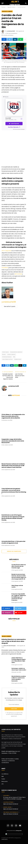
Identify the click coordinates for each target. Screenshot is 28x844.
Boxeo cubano (11, 354)
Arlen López (5, 352)
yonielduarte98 (11, 31)
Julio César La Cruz (7, 359)
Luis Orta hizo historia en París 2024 (19, 375)
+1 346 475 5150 (12, 753)
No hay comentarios (12, 33)
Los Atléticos (5, 774)
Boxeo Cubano (6, 636)
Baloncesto (5, 781)
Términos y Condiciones (8, 761)
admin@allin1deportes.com (12, 751)
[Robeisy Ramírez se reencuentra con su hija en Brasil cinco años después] (14, 630)
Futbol (3, 779)
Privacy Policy (18, 714)
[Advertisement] (14, 148)
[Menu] (3, 3)
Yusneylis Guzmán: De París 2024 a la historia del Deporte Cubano (7, 376)
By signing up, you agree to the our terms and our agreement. (14, 714)
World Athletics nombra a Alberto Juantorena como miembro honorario (19, 678)
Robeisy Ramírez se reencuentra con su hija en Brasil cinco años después (14, 641)
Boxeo (4, 354)
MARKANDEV (5, 839)
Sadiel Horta (17, 359)
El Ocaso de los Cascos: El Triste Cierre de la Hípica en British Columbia (14, 798)
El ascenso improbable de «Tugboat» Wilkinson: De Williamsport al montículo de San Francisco (19, 597)
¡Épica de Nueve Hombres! (10, 804)
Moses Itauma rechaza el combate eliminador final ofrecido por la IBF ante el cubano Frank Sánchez (13, 465)
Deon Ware (6, 795)
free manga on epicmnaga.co (10, 812)
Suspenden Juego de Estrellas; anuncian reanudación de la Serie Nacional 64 (13, 441)
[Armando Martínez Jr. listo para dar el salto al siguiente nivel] (14, 532)
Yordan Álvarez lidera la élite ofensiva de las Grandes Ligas (19, 566)
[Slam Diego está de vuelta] (6, 587)
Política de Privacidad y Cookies (10, 759)
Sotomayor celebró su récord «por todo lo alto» (19, 669)
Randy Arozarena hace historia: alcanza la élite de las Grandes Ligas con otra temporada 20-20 (19, 577)
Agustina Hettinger (8, 802)
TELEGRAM (5, 268)
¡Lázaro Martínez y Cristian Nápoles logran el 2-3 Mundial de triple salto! (19, 660)
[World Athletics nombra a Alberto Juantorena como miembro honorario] (6, 678)
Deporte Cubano (7, 11)
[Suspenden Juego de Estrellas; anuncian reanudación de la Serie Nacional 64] (14, 430)
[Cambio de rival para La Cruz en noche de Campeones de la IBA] (14, 51)
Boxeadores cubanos (16, 352)
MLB (3, 776)
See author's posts (9, 306)
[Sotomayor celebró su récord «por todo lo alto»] (6, 670)
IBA (14, 357)
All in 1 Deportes (6, 251)
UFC (3, 784)
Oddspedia (18, 830)
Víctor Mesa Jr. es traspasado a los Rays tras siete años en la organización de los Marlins (13, 416)
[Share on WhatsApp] (20, 39)
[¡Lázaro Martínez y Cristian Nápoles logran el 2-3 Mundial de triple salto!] (6, 660)
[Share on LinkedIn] (15, 39)
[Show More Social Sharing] (24, 39)
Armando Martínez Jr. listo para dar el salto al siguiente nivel (13, 542)
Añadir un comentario (14, 551)
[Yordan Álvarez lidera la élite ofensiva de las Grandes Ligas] (6, 567)
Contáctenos (5, 762)
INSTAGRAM (18, 274)
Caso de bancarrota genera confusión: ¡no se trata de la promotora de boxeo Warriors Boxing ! (14, 491)
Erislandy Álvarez (6, 357)
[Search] (25, 3)
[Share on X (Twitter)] (9, 39)
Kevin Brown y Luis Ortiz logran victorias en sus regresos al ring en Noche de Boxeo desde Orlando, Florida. (13, 517)
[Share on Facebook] (4, 39)
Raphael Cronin (7, 807)
